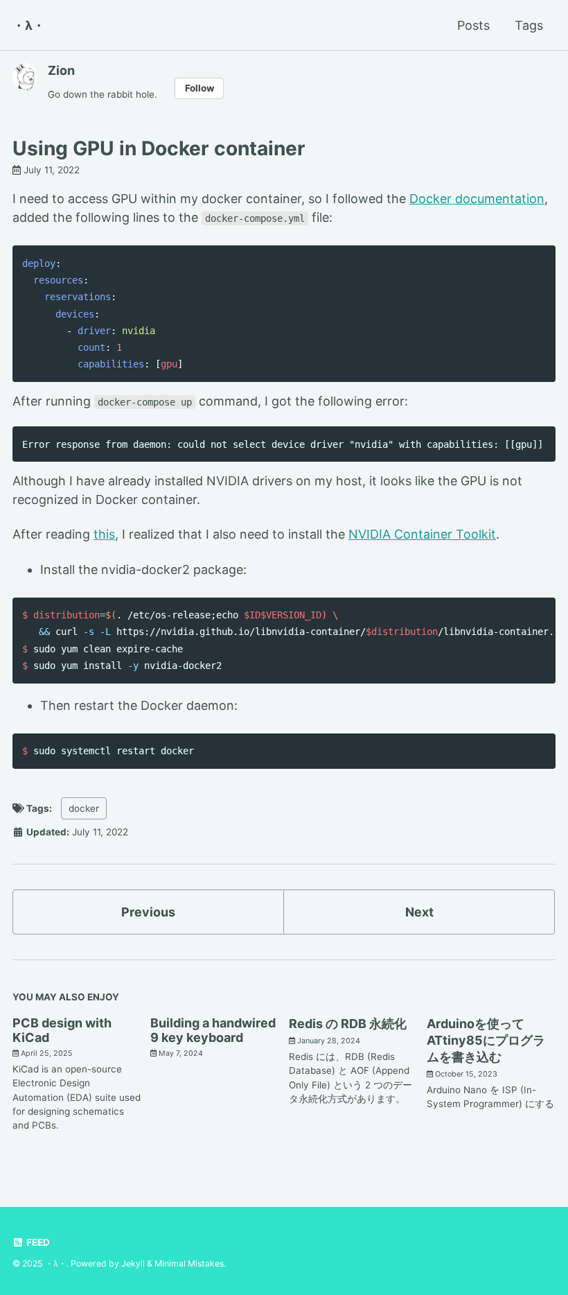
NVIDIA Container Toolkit (422, 534)
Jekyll (133, 1263)
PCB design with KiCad (62, 1030)
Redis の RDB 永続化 (348, 1023)
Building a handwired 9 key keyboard (213, 1030)
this (104, 534)
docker (84, 808)
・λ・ (28, 25)
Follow (199, 88)
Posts (473, 25)
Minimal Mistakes (189, 1263)
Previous (148, 912)
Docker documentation (476, 198)
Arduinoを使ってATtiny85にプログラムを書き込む (486, 1040)
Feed (37, 1242)
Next (419, 912)
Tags (529, 25)
